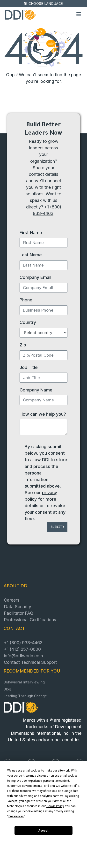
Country (28, 322)
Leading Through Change (25, 697)
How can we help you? (43, 414)
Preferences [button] (16, 816)
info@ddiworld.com (23, 655)
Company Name (36, 389)
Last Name (31, 254)
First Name (31, 232)
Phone (26, 299)
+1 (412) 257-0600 (22, 649)
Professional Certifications (30, 619)
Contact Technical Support (30, 662)
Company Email (35, 277)
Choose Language (46, 4)
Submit (56, 527)
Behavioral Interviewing (24, 683)
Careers (11, 600)
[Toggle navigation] (78, 14)
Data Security (17, 606)
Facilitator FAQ (18, 613)
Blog (7, 690)
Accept (43, 830)
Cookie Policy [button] (55, 806)
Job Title (29, 367)
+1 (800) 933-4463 (23, 642)
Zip (23, 344)
